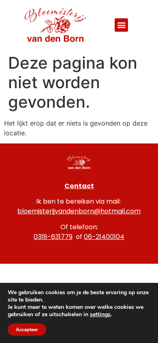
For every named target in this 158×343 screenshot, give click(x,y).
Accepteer (27, 329)
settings (100, 314)
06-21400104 (104, 236)
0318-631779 (53, 236)
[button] (121, 25)
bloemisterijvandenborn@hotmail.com (79, 211)
